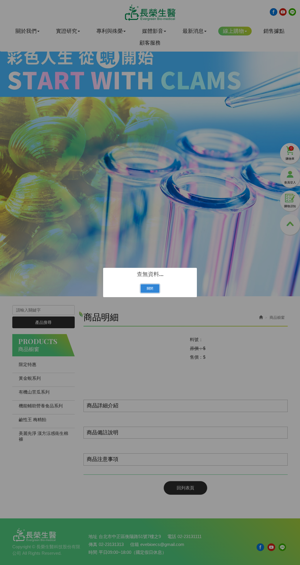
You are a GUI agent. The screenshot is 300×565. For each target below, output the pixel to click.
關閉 (150, 288)
